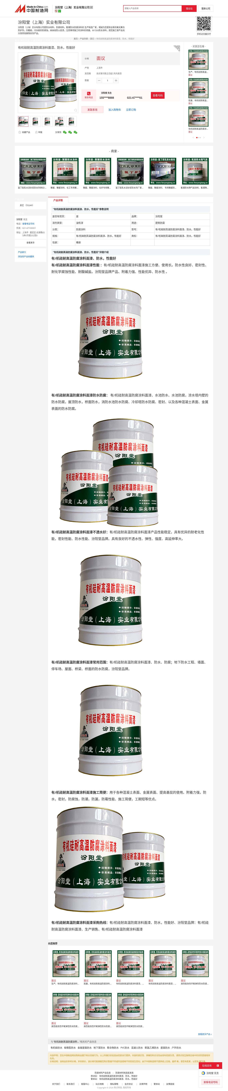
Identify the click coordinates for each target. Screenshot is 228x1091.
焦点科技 (118, 1087)
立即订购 (131, 109)
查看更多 (31, 242)
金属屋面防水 (85, 1047)
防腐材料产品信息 (103, 1072)
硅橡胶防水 (70, 1047)
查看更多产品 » (205, 1034)
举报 (40, 132)
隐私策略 (114, 1084)
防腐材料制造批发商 (125, 1072)
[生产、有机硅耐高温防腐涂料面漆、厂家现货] (198, 60)
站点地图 (100, 1084)
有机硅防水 (56, 1047)
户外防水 (176, 1047)
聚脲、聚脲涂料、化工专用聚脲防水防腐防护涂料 (73, 187)
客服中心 (85, 1084)
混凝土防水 (137, 1047)
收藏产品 (26, 132)
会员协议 (129, 1084)
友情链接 (170, 1084)
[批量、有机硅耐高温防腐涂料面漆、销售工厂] (198, 88)
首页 (76, 38)
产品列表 (84, 38)
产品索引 (22, 252)
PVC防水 (125, 1047)
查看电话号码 (28, 223)
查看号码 (158, 95)
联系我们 (71, 1084)
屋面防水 (165, 1047)
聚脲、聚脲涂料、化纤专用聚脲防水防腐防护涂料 (105, 187)
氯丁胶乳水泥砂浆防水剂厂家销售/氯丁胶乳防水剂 (138, 187)
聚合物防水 (113, 1047)
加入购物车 (114, 109)
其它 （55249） (27, 205)
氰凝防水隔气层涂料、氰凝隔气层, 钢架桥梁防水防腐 (204, 187)
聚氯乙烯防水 (152, 1047)
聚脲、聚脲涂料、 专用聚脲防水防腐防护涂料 (168, 187)
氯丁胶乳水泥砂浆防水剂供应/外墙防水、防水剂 (39, 187)
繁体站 (157, 1084)
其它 (92, 38)
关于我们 (56, 1084)
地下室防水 (99, 1047)
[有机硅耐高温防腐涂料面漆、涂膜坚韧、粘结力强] (198, 117)
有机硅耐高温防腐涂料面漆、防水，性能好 (118, 1076)
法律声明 (143, 1084)
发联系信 (92, 109)
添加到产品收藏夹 (26, 256)
